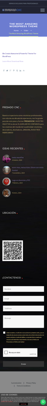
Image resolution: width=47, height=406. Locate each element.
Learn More (7, 61)
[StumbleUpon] (24, 70)
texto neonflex (18, 157)
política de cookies (7, 401)
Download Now (17, 61)
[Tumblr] (17, 70)
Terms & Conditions (23, 386)
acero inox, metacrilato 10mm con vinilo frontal (27, 168)
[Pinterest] (14, 70)
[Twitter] (7, 70)
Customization (16, 383)
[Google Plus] (10, 70)
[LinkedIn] (20, 70)
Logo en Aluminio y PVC (21, 180)
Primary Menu (42, 10)
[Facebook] (4, 70)
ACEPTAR (23, 404)
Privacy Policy (31, 383)
